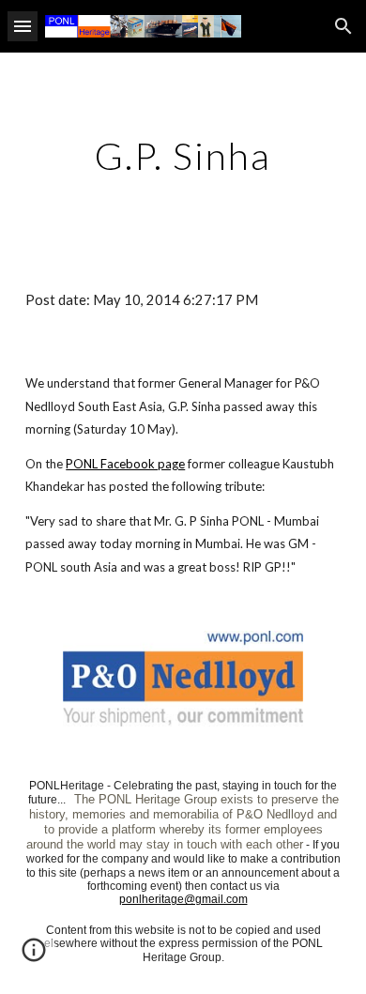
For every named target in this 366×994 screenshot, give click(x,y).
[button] (22, 26)
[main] (183, 156)
